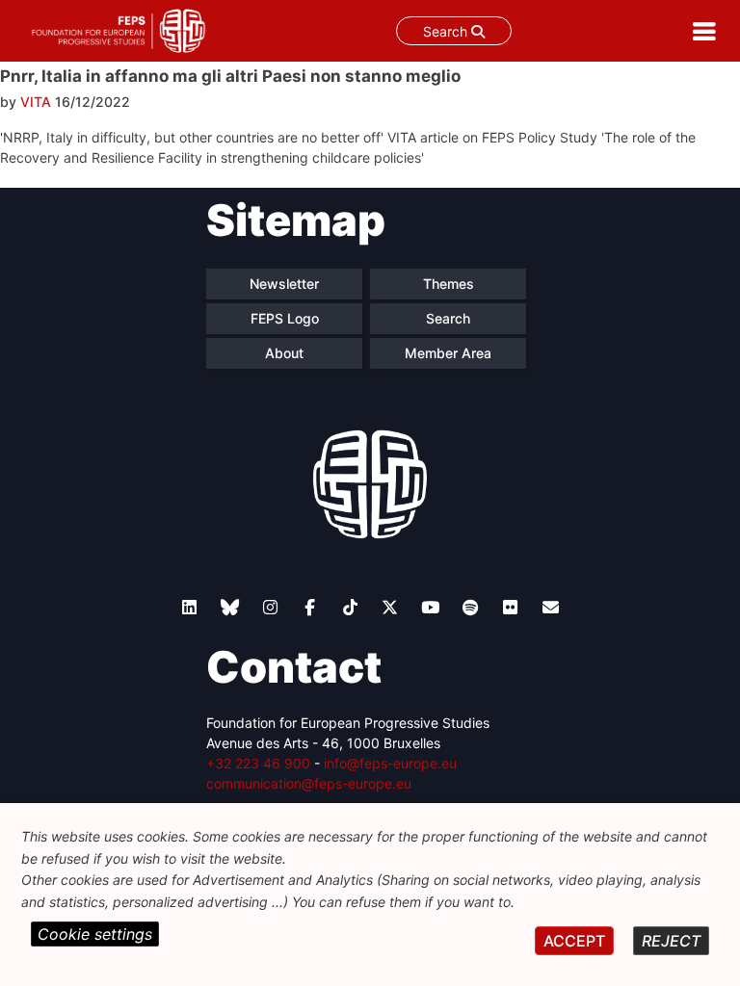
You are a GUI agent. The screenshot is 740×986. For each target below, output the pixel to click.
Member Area (448, 353)
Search (447, 31)
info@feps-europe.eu (390, 763)
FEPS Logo (285, 318)
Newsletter (284, 283)
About (284, 353)
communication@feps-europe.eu (308, 783)
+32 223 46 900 (258, 763)
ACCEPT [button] (574, 940)
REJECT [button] (671, 940)
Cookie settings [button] (95, 934)
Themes (448, 283)
